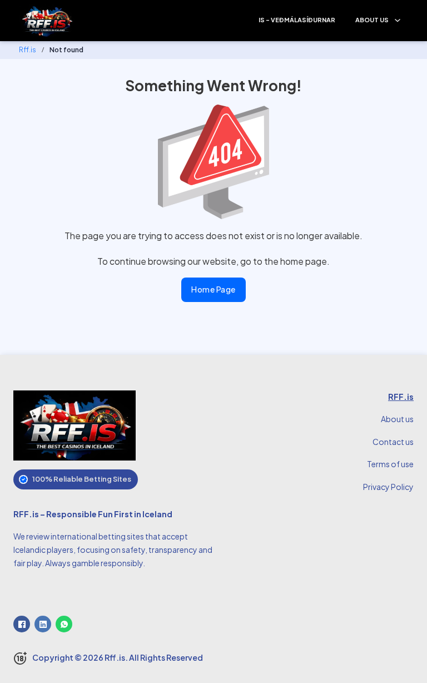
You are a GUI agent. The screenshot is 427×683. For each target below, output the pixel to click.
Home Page (213, 289)
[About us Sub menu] (397, 20)
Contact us (393, 442)
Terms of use (390, 464)
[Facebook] (21, 624)
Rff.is (27, 50)
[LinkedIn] (42, 624)
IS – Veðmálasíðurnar (297, 19)
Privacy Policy (388, 487)
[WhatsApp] (64, 624)
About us (372, 19)
